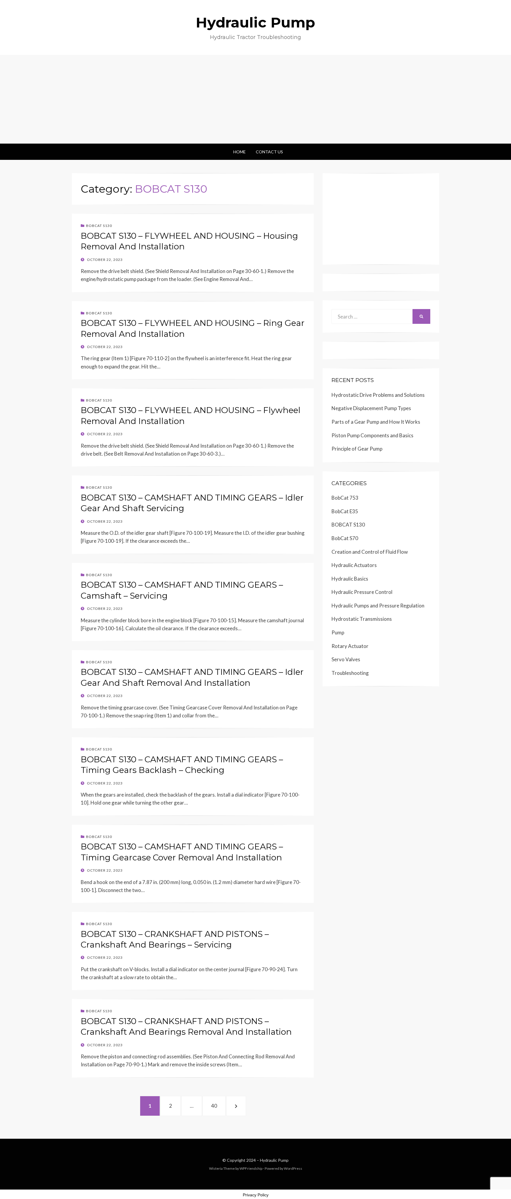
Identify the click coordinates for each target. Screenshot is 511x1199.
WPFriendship (251, 1168)
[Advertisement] (255, 99)
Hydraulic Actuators (354, 565)
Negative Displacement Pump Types (371, 408)
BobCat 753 (344, 498)
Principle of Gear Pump (356, 449)
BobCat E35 (344, 511)
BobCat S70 (344, 538)
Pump (337, 632)
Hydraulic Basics (349, 579)
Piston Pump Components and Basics (372, 435)
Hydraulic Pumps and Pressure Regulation (377, 605)
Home (239, 151)
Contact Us (269, 151)
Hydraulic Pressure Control (361, 592)
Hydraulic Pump (255, 22)
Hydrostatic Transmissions (361, 619)
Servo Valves (345, 659)
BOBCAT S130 (99, 225)
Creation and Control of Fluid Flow (369, 552)
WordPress (293, 1168)
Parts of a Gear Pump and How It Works (375, 422)
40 (217, 1105)
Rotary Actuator (349, 646)
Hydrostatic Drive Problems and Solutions (378, 395)
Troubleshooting (350, 673)
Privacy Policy (256, 1194)
